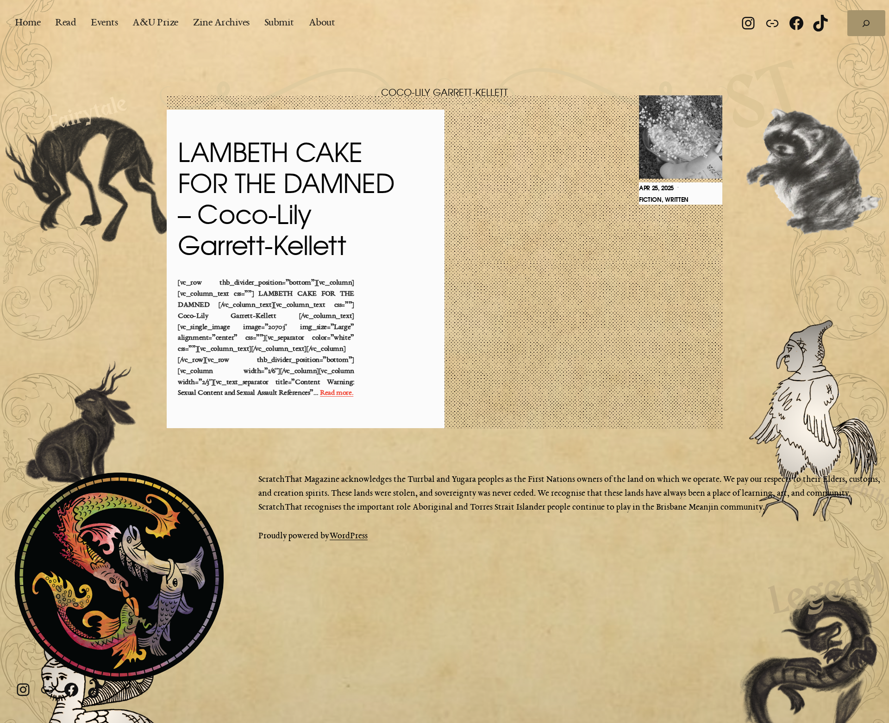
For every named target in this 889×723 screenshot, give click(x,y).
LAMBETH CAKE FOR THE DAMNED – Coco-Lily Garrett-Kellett (286, 201)
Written (677, 200)
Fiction (650, 200)
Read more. (336, 393)
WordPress (349, 536)
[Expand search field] (866, 23)
